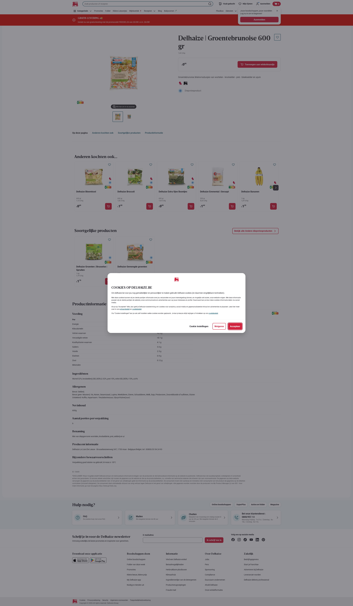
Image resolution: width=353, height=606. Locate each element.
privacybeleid (125, 309)
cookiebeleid (136, 309)
